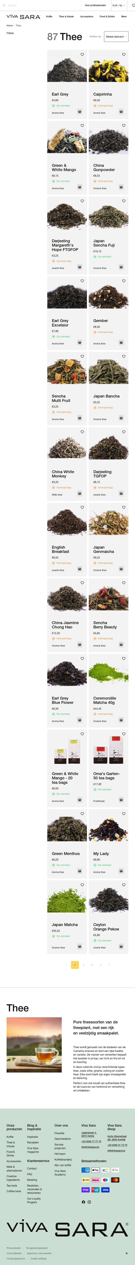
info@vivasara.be (90, 1147)
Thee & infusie (11, 1144)
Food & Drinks (11, 1153)
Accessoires (14, 1161)
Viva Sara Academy (60, 1172)
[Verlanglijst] (82, 55)
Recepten (33, 1142)
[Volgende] (109, 965)
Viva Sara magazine (33, 1150)
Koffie (10, 1136)
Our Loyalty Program (34, 1200)
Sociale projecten (60, 1146)
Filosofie (59, 1133)
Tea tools (12, 1185)
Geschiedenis (62, 1139)
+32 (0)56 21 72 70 (117, 1145)
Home (10, 25)
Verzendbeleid (14, 1253)
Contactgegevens (16, 1258)
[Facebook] (83, 1202)
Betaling (32, 1180)
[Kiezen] (79, 112)
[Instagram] (89, 1202)
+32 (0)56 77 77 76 (91, 1141)
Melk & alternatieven (14, 1168)
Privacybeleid (14, 1248)
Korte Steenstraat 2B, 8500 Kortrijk (117, 1138)
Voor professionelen (95, 5)
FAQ (29, 1174)
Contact (32, 1168)
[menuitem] (124, 16)
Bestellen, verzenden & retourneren (34, 1189)
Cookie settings (38, 1258)
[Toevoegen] (121, 720)
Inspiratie (32, 1136)
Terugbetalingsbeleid (36, 1248)
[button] (109, 36)
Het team (60, 1154)
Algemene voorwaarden (39, 1253)
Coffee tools (14, 1191)
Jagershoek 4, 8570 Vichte (89, 1134)
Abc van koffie (62, 1165)
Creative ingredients (13, 1178)
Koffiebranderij (63, 1159)
